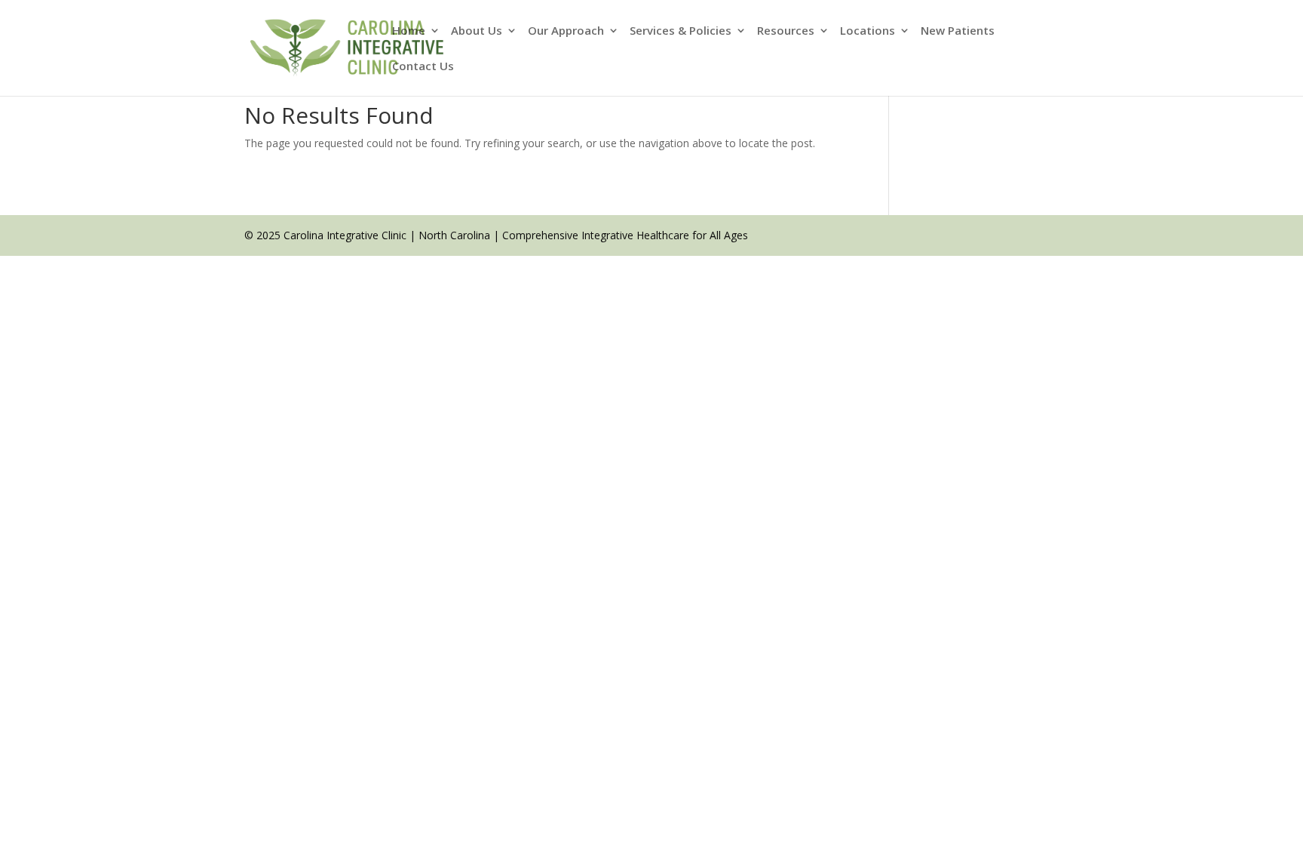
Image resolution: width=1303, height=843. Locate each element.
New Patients (958, 31)
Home (408, 31)
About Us (476, 31)
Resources (785, 31)
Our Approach (566, 31)
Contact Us (423, 66)
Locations (867, 31)
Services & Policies (680, 31)
